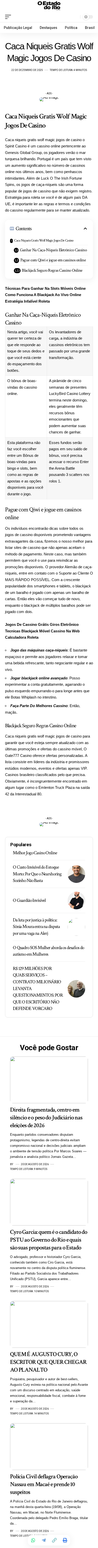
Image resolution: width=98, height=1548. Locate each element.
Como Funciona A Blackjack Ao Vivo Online (43, 295)
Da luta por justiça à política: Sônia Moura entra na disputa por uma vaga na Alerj (36, 926)
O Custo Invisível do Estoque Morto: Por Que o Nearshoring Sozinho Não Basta (37, 874)
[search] (75, 16)
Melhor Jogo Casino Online (35, 853)
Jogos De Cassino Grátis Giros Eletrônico (42, 624)
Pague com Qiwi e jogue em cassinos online (53, 260)
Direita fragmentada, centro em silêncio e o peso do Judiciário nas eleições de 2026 (46, 1117)
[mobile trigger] (9, 17)
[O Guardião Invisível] (76, 900)
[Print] (65, 1540)
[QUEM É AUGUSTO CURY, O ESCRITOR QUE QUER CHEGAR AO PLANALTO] (49, 1324)
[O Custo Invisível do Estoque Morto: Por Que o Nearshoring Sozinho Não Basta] (76, 874)
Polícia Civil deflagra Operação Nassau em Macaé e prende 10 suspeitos (44, 1484)
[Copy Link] (54, 1540)
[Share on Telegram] (43, 1540)
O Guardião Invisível (29, 900)
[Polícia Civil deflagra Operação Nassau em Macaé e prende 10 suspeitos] (49, 1446)
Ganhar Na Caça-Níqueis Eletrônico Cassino (53, 250)
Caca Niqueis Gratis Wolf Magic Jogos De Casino (43, 240)
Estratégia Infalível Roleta (27, 301)
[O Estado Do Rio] (49, 6)
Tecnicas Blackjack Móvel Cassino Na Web (42, 631)
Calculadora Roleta (21, 637)
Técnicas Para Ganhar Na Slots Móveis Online (45, 288)
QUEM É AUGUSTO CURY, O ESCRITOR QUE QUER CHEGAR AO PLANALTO (48, 1362)
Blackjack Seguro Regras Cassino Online (52, 270)
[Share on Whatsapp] (33, 1540)
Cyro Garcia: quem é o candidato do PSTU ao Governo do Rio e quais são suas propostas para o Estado (48, 1239)
